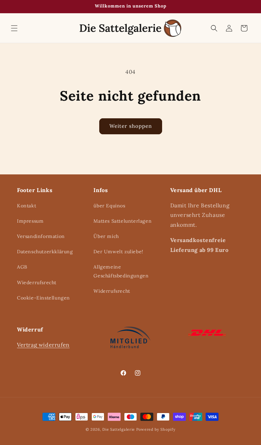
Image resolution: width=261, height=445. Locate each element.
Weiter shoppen (130, 126)
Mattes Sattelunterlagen (122, 221)
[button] (14, 28)
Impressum (30, 221)
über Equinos (109, 206)
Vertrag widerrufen (43, 344)
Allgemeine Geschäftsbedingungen (121, 271)
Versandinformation (41, 236)
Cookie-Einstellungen (43, 298)
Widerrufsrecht (111, 291)
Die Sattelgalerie (118, 429)
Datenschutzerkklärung (45, 252)
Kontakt (26, 206)
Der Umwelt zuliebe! (118, 252)
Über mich (106, 236)
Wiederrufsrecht (36, 282)
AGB (22, 267)
